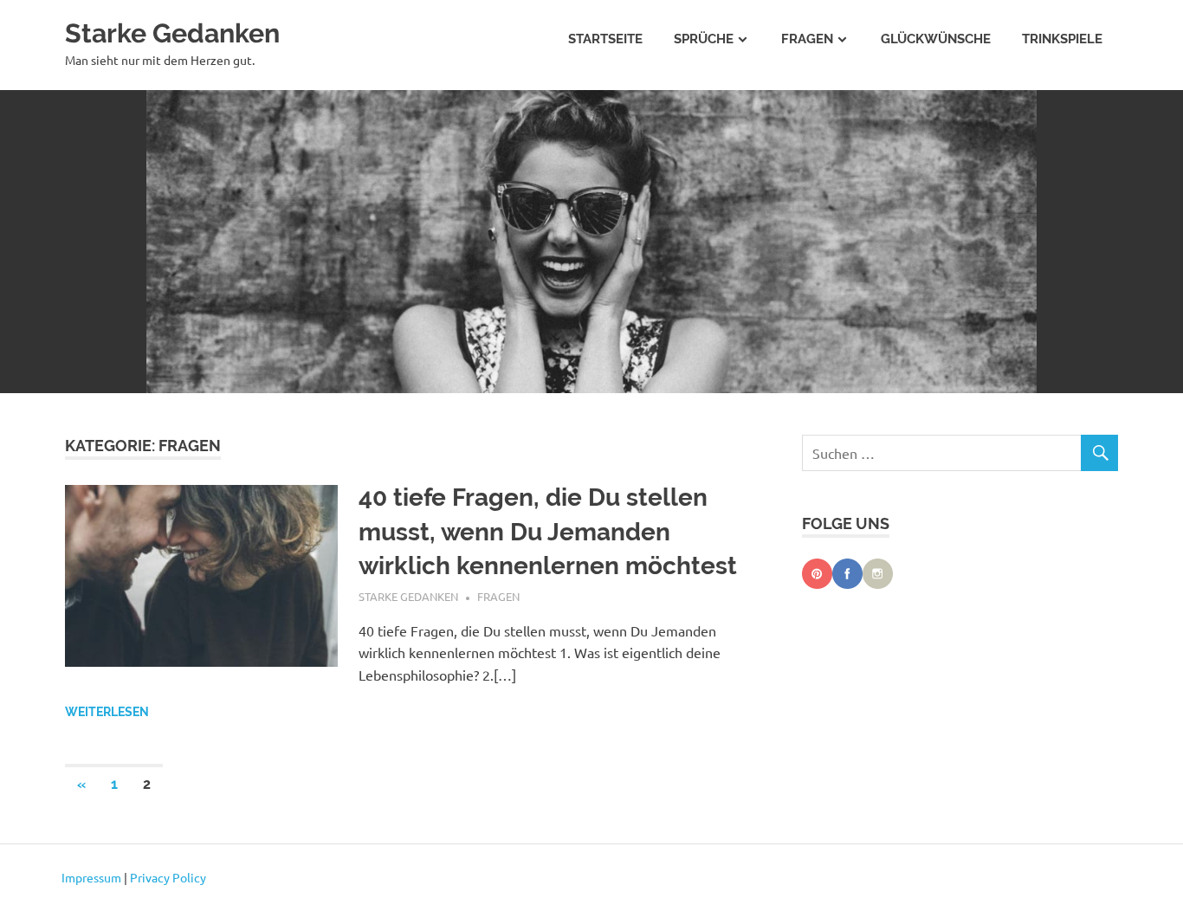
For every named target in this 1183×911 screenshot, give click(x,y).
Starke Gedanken (172, 32)
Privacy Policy (168, 877)
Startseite (605, 39)
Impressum (91, 877)
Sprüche (704, 39)
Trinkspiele (1062, 39)
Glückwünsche (936, 39)
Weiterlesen (107, 712)
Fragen (807, 39)
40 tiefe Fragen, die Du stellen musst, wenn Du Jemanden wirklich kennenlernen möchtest (548, 531)
